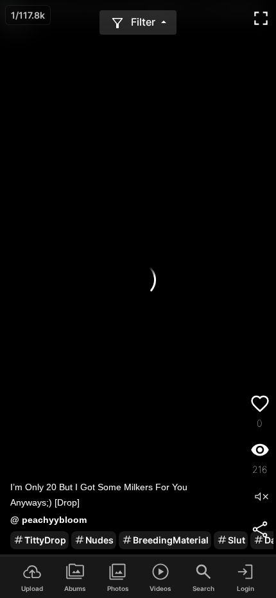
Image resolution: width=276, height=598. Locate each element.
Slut (236, 539)
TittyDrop (45, 539)
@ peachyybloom (48, 520)
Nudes (99, 539)
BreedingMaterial (171, 539)
